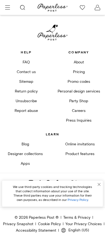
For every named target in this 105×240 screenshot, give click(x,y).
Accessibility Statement (36, 230)
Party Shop (78, 101)
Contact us (26, 72)
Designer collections (25, 154)
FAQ (26, 62)
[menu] (7, 7)
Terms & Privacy (76, 217)
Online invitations (80, 144)
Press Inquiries (79, 120)
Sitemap (26, 81)
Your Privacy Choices (83, 224)
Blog (25, 144)
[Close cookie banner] (99, 184)
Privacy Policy (78, 200)
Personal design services (79, 91)
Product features (79, 154)
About (79, 62)
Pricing (79, 72)
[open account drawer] (97, 7)
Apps (25, 163)
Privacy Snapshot (18, 224)
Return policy (26, 91)
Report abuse (26, 110)
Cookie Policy (49, 224)
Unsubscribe (26, 101)
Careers (79, 110)
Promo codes (79, 81)
